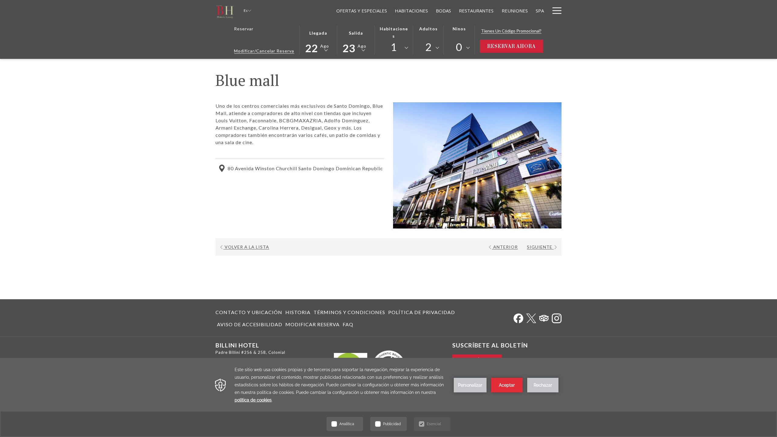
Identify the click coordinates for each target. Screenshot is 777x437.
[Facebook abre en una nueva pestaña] (518, 317)
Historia (297, 312)
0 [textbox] (459, 47)
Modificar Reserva (312, 324)
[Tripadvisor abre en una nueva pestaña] (544, 317)
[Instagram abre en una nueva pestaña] (557, 317)
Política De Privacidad (421, 312)
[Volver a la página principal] (225, 10)
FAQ (348, 324)
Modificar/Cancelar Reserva (264, 50)
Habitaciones (394, 32)
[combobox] (394, 48)
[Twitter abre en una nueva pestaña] (531, 317)
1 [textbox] (394, 47)
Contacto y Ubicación (248, 312)
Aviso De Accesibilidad (249, 324)
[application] (388, 397)
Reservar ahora (515, 46)
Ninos (459, 28)
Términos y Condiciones (349, 312)
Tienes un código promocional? (511, 30)
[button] (318, 39)
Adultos (428, 28)
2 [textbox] (428, 47)
